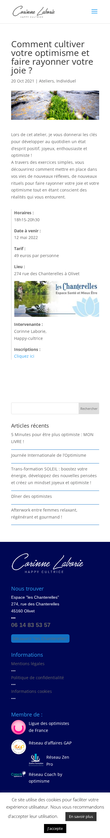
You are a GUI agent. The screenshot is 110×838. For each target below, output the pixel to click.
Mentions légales (28, 663)
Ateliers (46, 81)
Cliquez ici (24, 356)
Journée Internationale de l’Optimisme (48, 455)
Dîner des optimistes (31, 496)
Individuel (66, 81)
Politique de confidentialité (37, 677)
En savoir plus (81, 816)
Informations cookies (31, 691)
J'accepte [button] (55, 828)
